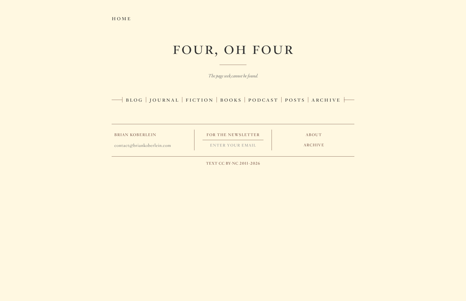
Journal (164, 99)
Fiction (200, 99)
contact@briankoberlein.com (142, 145)
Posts (295, 99)
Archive (326, 99)
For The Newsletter (233, 134)
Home (121, 17)
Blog (134, 99)
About (314, 134)
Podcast (263, 99)
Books (231, 99)
